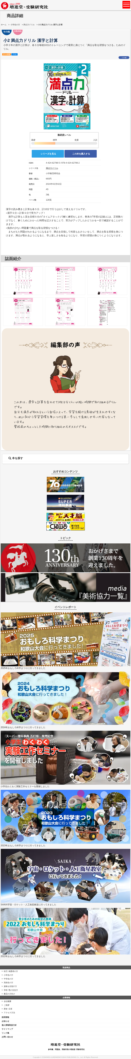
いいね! (124, 57)
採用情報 (5, 1017)
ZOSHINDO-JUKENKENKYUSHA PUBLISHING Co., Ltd (62, 1057)
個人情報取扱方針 (9, 1025)
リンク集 (5, 1033)
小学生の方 (15, 25)
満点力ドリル (29, 25)
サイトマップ (7, 1029)
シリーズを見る (48, 153)
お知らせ (5, 1021)
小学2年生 (18, 31)
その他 (6, 31)
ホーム (3, 25)
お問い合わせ (7, 1037)
